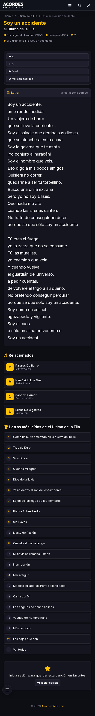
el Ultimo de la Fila (26, 16)
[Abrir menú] (69, 5)
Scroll (15, 71)
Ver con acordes (22, 78)
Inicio (7, 16)
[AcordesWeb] (16, 5)
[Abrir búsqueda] (79, 5)
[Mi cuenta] (89, 5)
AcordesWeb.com (53, 706)
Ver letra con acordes (74, 92)
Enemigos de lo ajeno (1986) (25, 35)
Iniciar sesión (49, 682)
